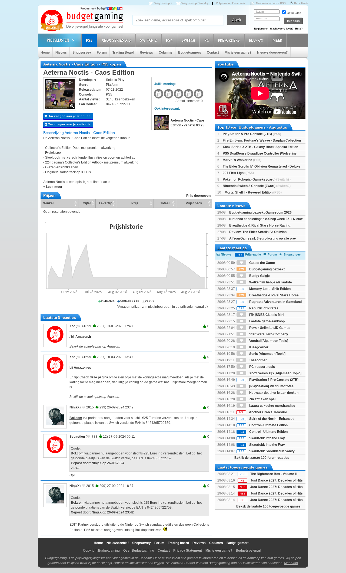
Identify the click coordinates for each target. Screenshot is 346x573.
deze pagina (99, 377)
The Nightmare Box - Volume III (273, 474)
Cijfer (87, 203)
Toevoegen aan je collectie (69, 124)
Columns (165, 52)
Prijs (134, 203)
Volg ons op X (163, 3)
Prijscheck (194, 203)
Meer (277, 40)
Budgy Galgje (259, 276)
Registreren (261, 28)
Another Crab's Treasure (263, 412)
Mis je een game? (238, 52)
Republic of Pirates (258, 308)
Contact (213, 52)
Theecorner (257, 360)
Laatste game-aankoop (266, 321)
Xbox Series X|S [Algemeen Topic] (274, 373)
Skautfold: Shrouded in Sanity (267, 451)
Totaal (164, 203)
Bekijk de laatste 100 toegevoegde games (268, 506)
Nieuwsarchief (118, 543)
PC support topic (261, 367)
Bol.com (75, 418)
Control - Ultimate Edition (263, 425)
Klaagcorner (258, 347)
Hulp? (299, 28)
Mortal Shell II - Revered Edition (253, 192)
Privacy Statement (187, 550)
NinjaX (74, 407)
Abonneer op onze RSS (270, 3)
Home (45, 52)
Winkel (48, 203)
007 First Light (238, 173)
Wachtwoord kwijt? (282, 28)
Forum (102, 52)
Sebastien (77, 436)
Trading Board (123, 52)
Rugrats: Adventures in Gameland (270, 302)
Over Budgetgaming (138, 550)
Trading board (178, 543)
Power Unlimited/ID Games (269, 328)
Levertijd (105, 203)
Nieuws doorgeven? (272, 52)
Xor (72, 326)
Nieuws (61, 52)
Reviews (146, 52)
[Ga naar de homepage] (81, 21)
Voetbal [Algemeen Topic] (268, 341)
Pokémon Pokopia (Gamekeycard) (257, 179)
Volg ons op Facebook (230, 3)
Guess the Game (261, 263)
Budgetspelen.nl (248, 550)
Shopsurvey (81, 52)
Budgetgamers (189, 52)
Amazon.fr (83, 337)
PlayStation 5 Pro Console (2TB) (252, 134)
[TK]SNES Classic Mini (266, 315)
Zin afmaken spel (261, 399)
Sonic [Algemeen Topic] (266, 354)
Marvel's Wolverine (242, 160)
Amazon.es (82, 367)
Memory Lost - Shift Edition (265, 289)
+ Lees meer (52, 187)
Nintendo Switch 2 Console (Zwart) (257, 186)
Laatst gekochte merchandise (271, 406)
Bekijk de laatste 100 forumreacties (261, 458)
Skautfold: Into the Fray (262, 438)
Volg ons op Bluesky (194, 3)
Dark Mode (301, 3)
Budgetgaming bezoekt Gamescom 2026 (260, 212)
